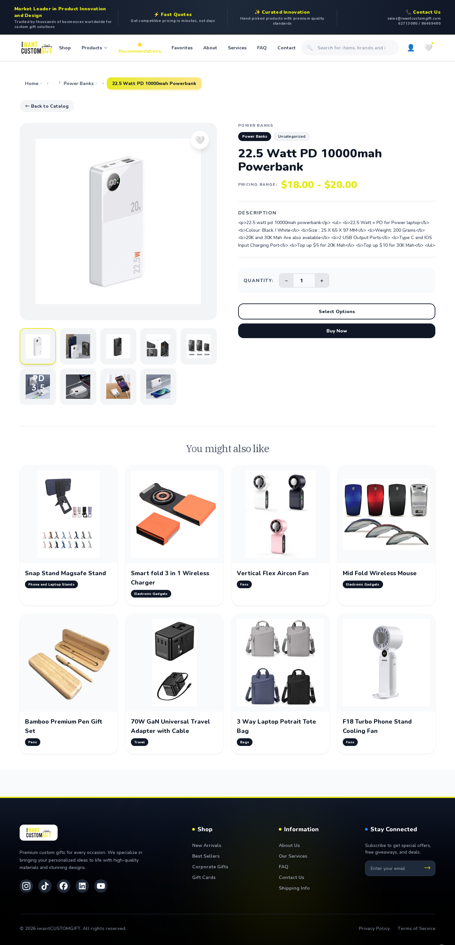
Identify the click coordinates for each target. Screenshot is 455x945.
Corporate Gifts (210, 866)
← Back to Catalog (47, 106)
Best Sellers (206, 856)
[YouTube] (101, 886)
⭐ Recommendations (140, 47)
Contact (286, 47)
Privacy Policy (374, 928)
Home (31, 83)
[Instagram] (26, 886)
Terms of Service (416, 928)
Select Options (337, 311)
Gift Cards (204, 877)
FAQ (262, 47)
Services (237, 47)
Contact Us (291, 877)
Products (92, 47)
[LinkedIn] (82, 886)
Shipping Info (294, 888)
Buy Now (336, 330)
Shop (65, 47)
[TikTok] (45, 886)
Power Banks (79, 83)
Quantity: (258, 280)
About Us (289, 845)
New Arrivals (206, 845)
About (210, 47)
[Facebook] (63, 886)
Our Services (293, 856)
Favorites (182, 47)
